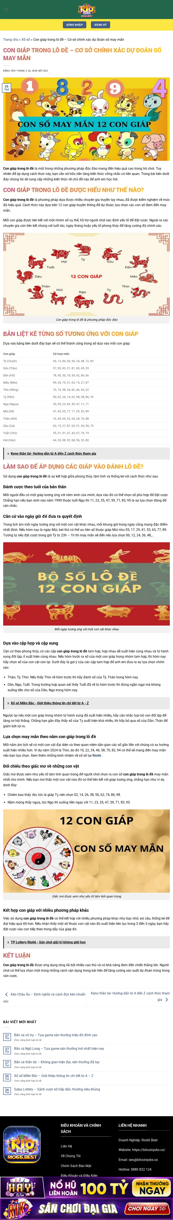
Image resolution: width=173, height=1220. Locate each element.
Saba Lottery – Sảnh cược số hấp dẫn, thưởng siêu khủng (57, 1089)
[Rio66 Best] (86, 9)
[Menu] (5, 9)
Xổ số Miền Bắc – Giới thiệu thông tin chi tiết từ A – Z (53, 1076)
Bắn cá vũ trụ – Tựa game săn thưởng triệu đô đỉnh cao (55, 1035)
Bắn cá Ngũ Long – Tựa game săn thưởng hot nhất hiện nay (59, 1049)
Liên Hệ (66, 1146)
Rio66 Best (150, 1140)
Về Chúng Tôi (71, 1156)
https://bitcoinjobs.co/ (148, 1150)
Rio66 (96, 755)
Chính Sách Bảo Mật (76, 1166)
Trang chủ (10, 40)
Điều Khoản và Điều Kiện (79, 1176)
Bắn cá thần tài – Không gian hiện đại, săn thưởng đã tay (57, 1062)
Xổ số (26, 40)
